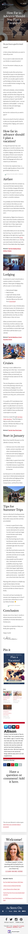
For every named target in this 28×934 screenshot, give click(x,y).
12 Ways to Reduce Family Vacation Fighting (7, 698)
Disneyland (12, 301)
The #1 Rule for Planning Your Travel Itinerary (17, 698)
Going (21, 237)
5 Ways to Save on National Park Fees (12, 885)
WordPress (15, 927)
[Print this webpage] (20, 764)
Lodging (13, 27)
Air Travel (5, 27)
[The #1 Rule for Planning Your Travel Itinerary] (17, 693)
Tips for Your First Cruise (15, 430)
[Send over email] (16, 764)
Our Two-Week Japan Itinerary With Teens (13, 882)
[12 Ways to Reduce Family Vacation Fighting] (7, 693)
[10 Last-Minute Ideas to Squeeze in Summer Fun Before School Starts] (7, 707)
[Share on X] (8, 764)
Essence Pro (16, 926)
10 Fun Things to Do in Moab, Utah (11, 889)
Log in (20, 927)
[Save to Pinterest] (12, 764)
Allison (10, 731)
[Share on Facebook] (5, 764)
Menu (24, 3)
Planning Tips (21, 27)
